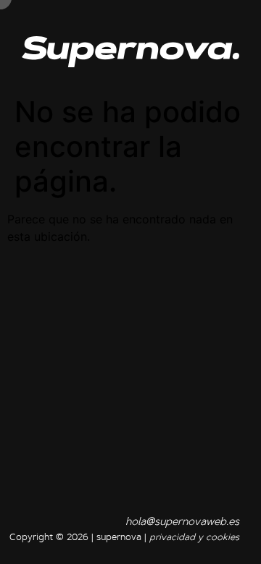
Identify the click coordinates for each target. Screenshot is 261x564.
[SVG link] (130, 51)
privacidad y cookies (194, 537)
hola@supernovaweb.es (182, 522)
